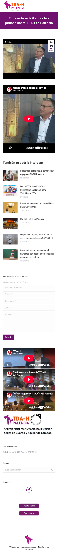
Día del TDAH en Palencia (32, 219)
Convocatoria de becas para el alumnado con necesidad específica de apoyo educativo (37, 253)
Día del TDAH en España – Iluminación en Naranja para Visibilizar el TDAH (33, 190)
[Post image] (10, 175)
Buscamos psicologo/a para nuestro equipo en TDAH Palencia (37, 173)
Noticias (8, 42)
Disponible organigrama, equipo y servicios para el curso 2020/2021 (36, 236)
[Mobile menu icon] (52, 6)
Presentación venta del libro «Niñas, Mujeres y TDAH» (37, 205)
